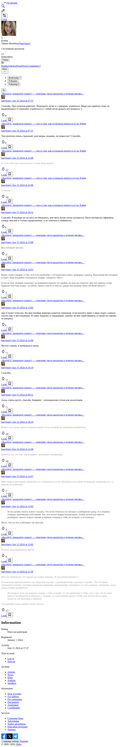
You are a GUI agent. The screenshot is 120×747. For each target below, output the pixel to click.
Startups (11, 729)
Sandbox (12, 683)
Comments (34, 66)
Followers (13, 81)
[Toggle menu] (2, 3)
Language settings (10, 741)
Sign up (11, 661)
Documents (13, 702)
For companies (15, 699)
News (25, 66)
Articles (12, 66)
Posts (19, 66)
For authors (13, 696)
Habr (18, 744)
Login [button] (4, 19)
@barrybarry (24, 43)
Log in (11, 658)
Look (4, 120)
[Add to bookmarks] (10, 119)
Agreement (13, 705)
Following (14, 84)
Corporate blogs (15, 718)
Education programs (17, 726)
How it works (14, 693)
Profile (4, 66)
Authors (11, 680)
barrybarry (6, 100)
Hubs (10, 677)
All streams (11, 3)
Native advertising (16, 724)
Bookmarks (15, 78)
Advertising (13, 721)
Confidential (14, 707)
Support (24, 741)
